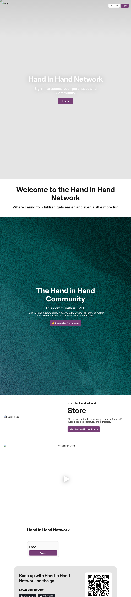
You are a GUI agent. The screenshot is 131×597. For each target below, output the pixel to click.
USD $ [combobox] (112, 6)
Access (43, 553)
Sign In (124, 6)
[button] (65, 479)
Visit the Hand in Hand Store (84, 429)
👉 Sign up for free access (65, 323)
